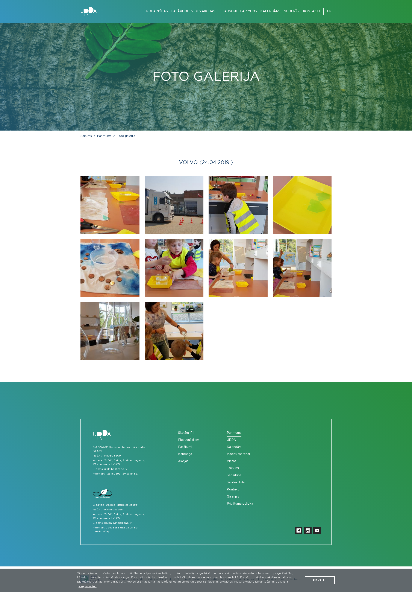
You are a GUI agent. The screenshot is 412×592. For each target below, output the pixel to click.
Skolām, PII (186, 432)
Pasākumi (179, 11)
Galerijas (233, 496)
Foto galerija (126, 136)
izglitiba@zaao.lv (115, 469)
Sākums (86, 136)
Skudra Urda (236, 482)
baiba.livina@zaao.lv (118, 523)
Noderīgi (292, 11)
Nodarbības (157, 11)
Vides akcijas (203, 11)
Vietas (231, 461)
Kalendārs (270, 11)
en (329, 11)
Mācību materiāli (238, 454)
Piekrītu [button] (320, 580)
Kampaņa (185, 454)
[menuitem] (155, 11)
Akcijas (183, 461)
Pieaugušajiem (188, 439)
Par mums (248, 11)
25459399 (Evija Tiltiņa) (122, 473)
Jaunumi (230, 11)
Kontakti (311, 11)
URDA (231, 439)
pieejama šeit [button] (87, 586)
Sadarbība (234, 475)
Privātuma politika (240, 503)
